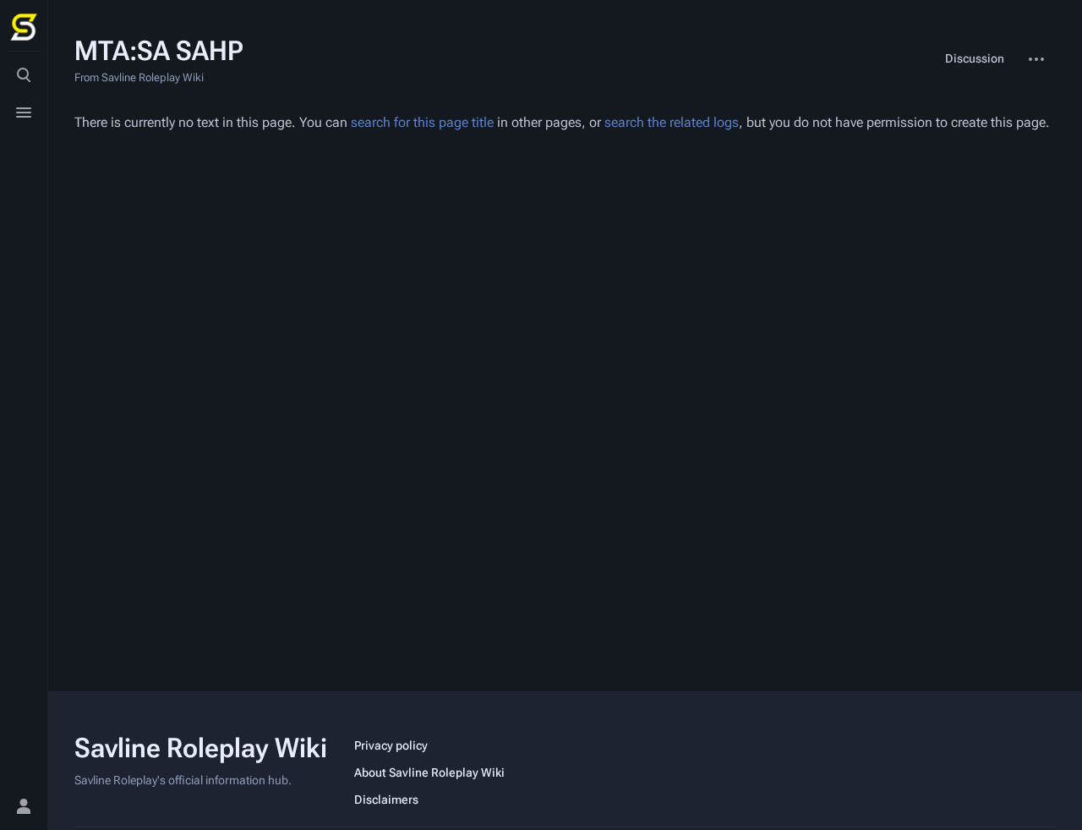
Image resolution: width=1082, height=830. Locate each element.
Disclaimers (386, 799)
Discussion (974, 58)
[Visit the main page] (24, 27)
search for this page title (422, 122)
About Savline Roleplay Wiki (429, 772)
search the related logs (671, 122)
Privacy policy (391, 745)
